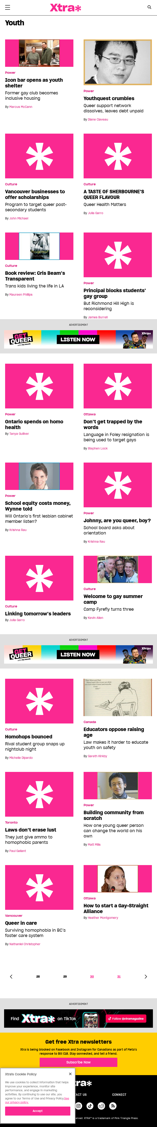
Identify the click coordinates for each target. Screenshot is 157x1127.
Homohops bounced (39, 701)
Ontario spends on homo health (39, 386)
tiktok (90, 1106)
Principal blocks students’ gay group (118, 255)
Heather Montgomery (103, 918)
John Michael (18, 218)
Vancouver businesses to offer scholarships (39, 156)
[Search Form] (149, 8)
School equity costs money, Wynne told (38, 506)
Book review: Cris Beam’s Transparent (35, 276)
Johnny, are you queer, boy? (118, 485)
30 (92, 976)
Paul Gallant (17, 851)
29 (65, 976)
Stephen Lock (98, 448)
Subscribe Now (78, 1062)
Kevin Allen (95, 618)
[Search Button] (149, 7)
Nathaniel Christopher (24, 944)
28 (38, 976)
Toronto (11, 822)
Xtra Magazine (65, 7)
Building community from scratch (114, 815)
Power (10, 73)
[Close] (70, 1073)
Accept (38, 1111)
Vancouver (13, 916)
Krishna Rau (18, 530)
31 (119, 976)
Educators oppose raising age (114, 732)
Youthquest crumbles (109, 98)
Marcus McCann (20, 107)
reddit (101, 1106)
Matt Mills (94, 844)
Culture (11, 184)
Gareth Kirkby (97, 756)
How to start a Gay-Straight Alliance (116, 908)
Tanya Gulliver (19, 434)
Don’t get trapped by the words (118, 386)
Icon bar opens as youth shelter (34, 83)
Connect (119, 1095)
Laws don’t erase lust (39, 794)
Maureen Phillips (21, 294)
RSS (113, 1106)
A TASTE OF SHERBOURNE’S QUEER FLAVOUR (118, 156)
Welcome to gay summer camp (113, 599)
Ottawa (90, 414)
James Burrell (98, 317)
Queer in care (39, 887)
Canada (90, 722)
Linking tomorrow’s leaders (39, 578)
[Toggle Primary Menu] (7, 8)
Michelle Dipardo (21, 758)
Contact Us (77, 1095)
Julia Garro (95, 213)
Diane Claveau (98, 119)
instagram (78, 1106)
